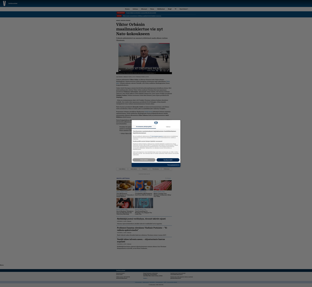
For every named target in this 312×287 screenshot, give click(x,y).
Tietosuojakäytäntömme (173, 165)
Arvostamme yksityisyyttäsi (144, 126)
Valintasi (168, 126)
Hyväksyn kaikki (168, 160)
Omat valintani (144, 160)
